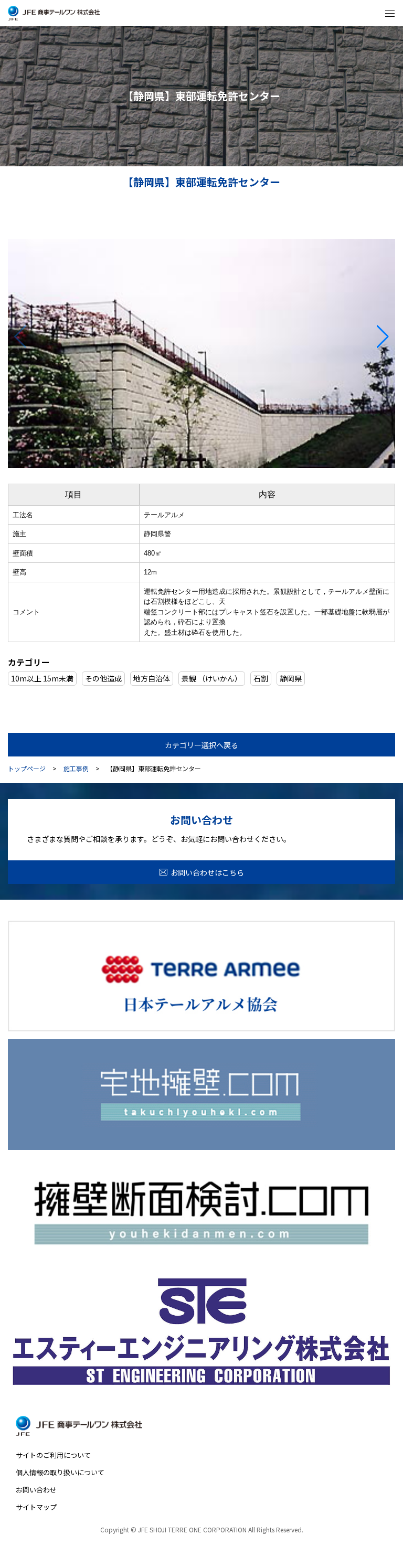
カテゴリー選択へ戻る (201, 745)
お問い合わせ (36, 1489)
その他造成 (103, 678)
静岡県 (291, 678)
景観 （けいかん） (212, 678)
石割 (260, 678)
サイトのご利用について (53, 1455)
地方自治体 (151, 678)
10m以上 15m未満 (42, 678)
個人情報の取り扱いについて (60, 1472)
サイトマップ (36, 1507)
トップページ (27, 768)
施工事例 (76, 768)
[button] (383, 336)
